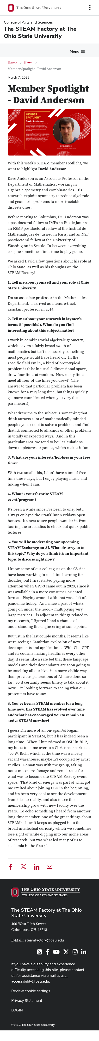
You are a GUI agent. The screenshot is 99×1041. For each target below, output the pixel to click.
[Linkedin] (36, 868)
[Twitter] (23, 868)
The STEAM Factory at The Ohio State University (46, 913)
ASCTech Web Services (73, 1034)
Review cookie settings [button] (30, 990)
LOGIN (17, 1010)
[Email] (49, 868)
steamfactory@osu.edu (44, 940)
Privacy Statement (26, 1000)
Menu (74, 51)
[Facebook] (10, 868)
